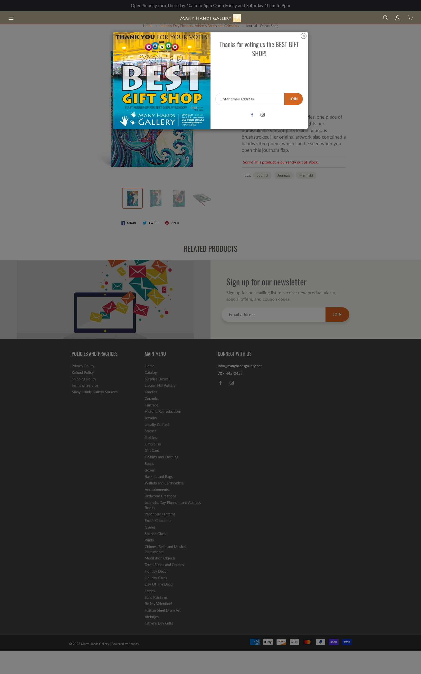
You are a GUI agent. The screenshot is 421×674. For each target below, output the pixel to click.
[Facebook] (252, 115)
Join (293, 99)
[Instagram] (262, 115)
